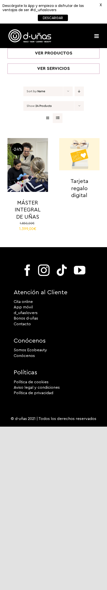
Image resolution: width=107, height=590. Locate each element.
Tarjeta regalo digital (79, 188)
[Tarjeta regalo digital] (79, 141)
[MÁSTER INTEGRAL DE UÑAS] (27, 141)
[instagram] (44, 270)
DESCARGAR (53, 17)
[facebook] (27, 270)
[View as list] (57, 118)
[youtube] (79, 270)
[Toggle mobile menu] (97, 36)
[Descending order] (79, 91)
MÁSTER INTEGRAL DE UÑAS (28, 210)
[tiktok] (61, 270)
